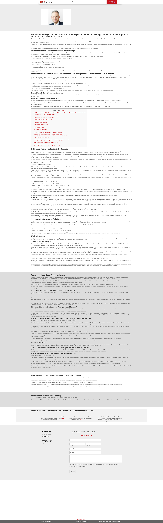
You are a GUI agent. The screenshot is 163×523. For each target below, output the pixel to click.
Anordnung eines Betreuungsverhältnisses (43, 125)
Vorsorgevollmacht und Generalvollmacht (42, 130)
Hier (63, 418)
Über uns (74, 1)
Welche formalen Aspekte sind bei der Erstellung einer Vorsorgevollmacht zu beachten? (52, 135)
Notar (63, 1)
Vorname (71, 445)
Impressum (43, 521)
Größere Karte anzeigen (81, 519)
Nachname (88, 445)
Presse (91, 1)
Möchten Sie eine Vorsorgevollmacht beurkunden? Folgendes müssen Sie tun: (49, 145)
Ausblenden (63, 110)
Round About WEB (84, 521)
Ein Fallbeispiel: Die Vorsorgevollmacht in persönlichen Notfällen (48, 132)
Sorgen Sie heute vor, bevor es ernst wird (43, 119)
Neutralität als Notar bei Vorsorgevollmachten (44, 117)
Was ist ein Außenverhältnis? (42, 137)
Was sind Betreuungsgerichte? (41, 122)
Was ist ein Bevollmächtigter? (41, 129)
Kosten (68, 1)
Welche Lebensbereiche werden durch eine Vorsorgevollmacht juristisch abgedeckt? (51, 139)
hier (80, 419)
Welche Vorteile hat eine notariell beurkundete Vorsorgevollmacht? (48, 140)
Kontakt (97, 1)
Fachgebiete (57, 1)
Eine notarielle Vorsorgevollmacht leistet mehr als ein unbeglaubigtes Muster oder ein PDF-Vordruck (53, 116)
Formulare (81, 1)
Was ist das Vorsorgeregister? (41, 124)
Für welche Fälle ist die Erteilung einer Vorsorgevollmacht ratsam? (48, 134)
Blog (87, 1)
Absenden (72, 471)
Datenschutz (48, 521)
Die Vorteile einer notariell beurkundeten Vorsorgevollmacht (45, 142)
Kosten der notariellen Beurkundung (41, 144)
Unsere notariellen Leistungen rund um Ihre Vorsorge (44, 114)
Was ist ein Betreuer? (39, 127)
